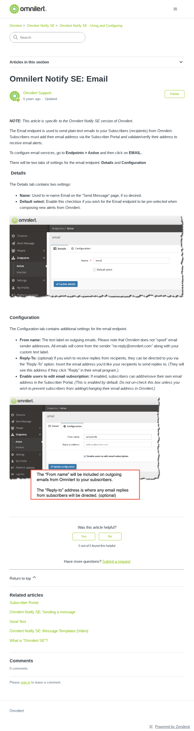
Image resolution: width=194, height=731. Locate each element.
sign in (25, 682)
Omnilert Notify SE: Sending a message (42, 612)
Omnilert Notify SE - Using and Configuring (91, 26)
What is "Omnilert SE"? (29, 640)
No (110, 536)
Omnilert (16, 26)
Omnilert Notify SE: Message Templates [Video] (49, 631)
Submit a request (116, 561)
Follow (174, 94)
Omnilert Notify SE (41, 26)
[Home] (28, 9)
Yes (83, 536)
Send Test (18, 621)
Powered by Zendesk (172, 726)
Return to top (21, 578)
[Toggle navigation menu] (175, 9)
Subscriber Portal (24, 602)
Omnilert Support (37, 93)
